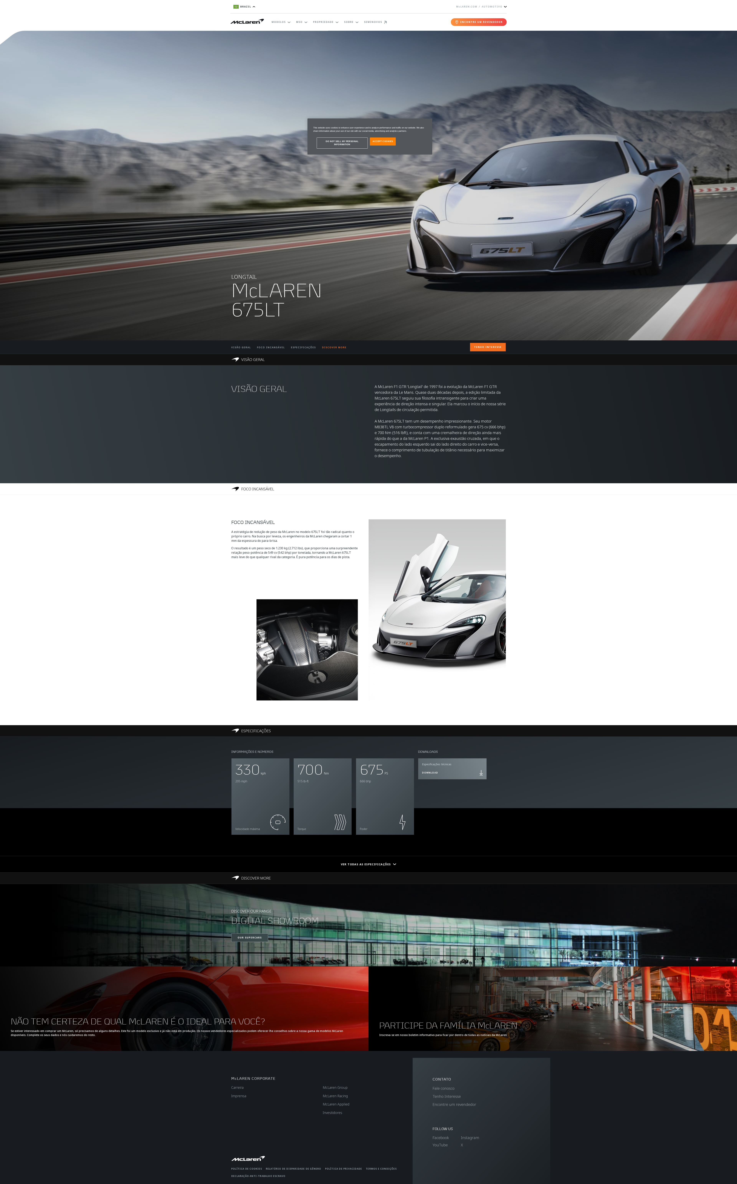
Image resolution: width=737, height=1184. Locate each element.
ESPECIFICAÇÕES (303, 347)
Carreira (237, 1087)
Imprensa (238, 1096)
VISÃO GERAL (241, 347)
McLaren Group (335, 1087)
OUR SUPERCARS (250, 937)
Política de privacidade (343, 1168)
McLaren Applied (336, 1104)
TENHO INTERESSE (488, 347)
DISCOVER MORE (334, 347)
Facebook (441, 1137)
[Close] (427, 123)
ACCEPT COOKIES (383, 141)
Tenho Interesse (447, 1096)
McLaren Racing (335, 1096)
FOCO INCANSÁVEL (271, 347)
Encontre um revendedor (454, 1104)
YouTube (440, 1145)
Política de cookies (246, 1168)
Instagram (470, 1137)
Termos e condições (381, 1168)
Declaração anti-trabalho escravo (258, 1176)
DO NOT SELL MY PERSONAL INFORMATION (342, 143)
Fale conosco (443, 1088)
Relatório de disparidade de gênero (293, 1168)
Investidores (332, 1112)
